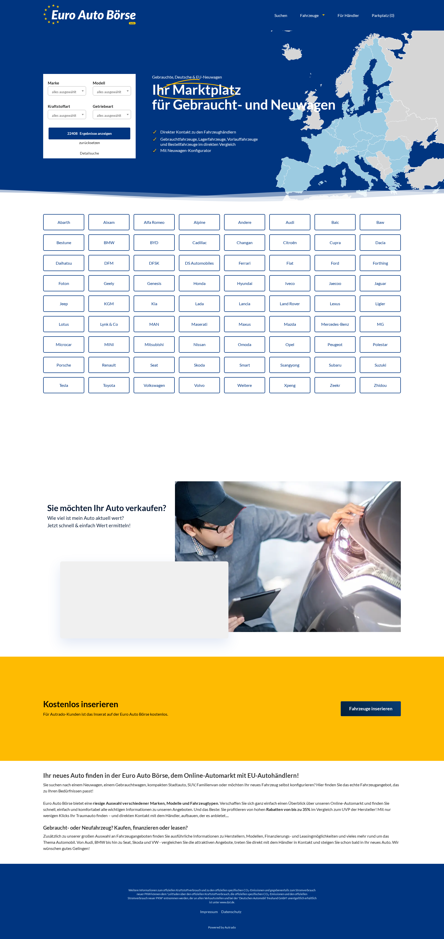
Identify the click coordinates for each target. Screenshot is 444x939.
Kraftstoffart (59, 106)
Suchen (280, 15)
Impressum (209, 911)
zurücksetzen (89, 142)
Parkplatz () (383, 15)
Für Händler (348, 15)
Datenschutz (231, 911)
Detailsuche (89, 153)
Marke (53, 83)
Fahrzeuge (309, 15)
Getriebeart (103, 106)
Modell (99, 83)
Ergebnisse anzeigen (89, 133)
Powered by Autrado (222, 927)
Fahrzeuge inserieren (370, 708)
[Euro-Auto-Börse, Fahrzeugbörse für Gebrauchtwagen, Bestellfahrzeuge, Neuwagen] (89, 15)
